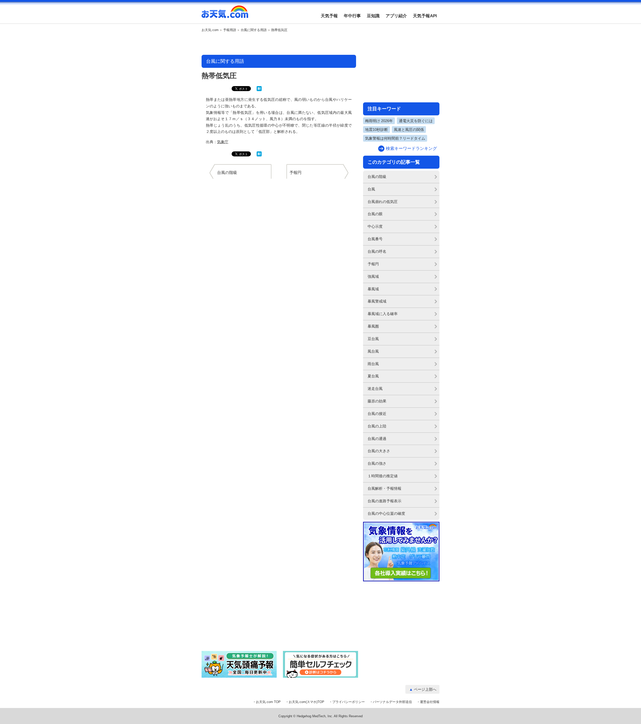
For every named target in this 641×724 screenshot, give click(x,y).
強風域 (373, 276)
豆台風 (373, 339)
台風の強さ (377, 463)
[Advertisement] (279, 43)
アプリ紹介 (396, 16)
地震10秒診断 (376, 129)
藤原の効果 (377, 401)
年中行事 (352, 16)
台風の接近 (377, 413)
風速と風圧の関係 (409, 129)
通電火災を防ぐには (416, 121)
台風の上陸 (377, 426)
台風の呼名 (377, 251)
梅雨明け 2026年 (379, 121)
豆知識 (373, 16)
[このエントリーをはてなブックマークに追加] (259, 90)
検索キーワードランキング (411, 148)
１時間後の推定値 (383, 476)
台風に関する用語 (254, 30)
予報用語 (229, 30)
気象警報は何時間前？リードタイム (395, 138)
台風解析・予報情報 (384, 488)
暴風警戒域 (377, 301)
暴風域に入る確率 (383, 314)
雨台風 (373, 364)
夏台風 (373, 376)
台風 (371, 189)
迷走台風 (375, 388)
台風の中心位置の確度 (386, 513)
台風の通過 (377, 438)
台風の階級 (377, 176)
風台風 (373, 351)
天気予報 (329, 16)
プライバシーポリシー (348, 702)
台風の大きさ (379, 451)
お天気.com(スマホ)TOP (306, 702)
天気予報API (425, 16)
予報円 (373, 264)
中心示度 (375, 226)
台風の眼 (375, 214)
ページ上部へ (425, 689)
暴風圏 (373, 326)
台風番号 (375, 239)
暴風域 (373, 289)
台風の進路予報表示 (384, 501)
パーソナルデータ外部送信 (392, 702)
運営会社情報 (429, 702)
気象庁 (222, 142)
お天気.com (225, 15)
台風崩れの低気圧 (383, 201)
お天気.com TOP (268, 702)
